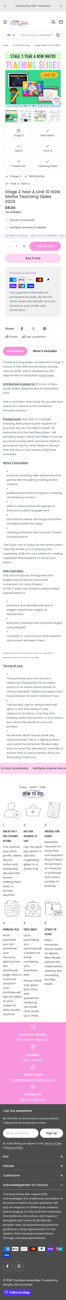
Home (5, 45)
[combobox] (33, 35)
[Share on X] (33, 328)
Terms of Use (52, 1143)
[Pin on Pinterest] (44, 328)
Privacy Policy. (14, 1147)
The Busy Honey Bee (26, 1280)
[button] (5, 6)
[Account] (53, 22)
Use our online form (33, 1099)
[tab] (15, 351)
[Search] (58, 35)
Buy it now (33, 258)
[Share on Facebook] (22, 328)
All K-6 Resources (21, 45)
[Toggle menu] (5, 22)
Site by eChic (23, 1284)
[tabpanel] (33, 559)
